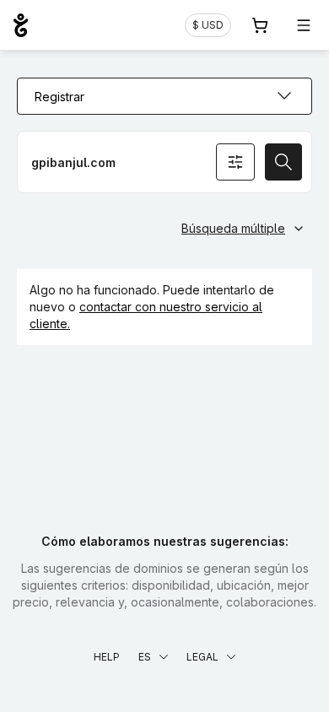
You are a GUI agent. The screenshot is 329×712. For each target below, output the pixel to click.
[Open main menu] (304, 25)
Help (107, 656)
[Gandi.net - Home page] (20, 25)
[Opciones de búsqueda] (235, 162)
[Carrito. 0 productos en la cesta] (260, 25)
